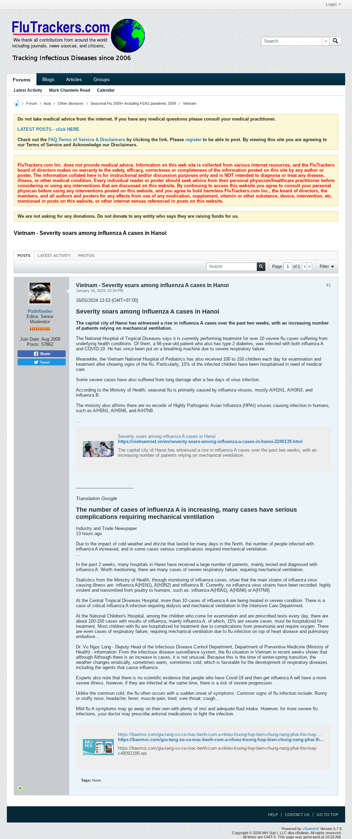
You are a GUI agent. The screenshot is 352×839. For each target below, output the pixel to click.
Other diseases (71, 103)
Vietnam (189, 103)
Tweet (44, 362)
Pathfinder (40, 311)
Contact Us (297, 815)
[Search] (335, 41)
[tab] (24, 255)
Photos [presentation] (86, 255)
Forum (31, 103)
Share (44, 354)
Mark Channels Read (69, 90)
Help (273, 815)
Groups (102, 79)
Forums (22, 79)
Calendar (106, 90)
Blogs (48, 79)
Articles (74, 79)
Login (331, 4)
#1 (328, 285)
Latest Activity (28, 90)
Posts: (33, 344)
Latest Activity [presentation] (54, 255)
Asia (47, 103)
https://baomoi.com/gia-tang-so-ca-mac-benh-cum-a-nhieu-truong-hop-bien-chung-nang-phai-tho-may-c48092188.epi (232, 734)
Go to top (327, 815)
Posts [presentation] (24, 255)
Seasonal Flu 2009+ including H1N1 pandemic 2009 (133, 103)
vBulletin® (310, 829)
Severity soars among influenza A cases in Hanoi (167, 436)
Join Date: (30, 339)
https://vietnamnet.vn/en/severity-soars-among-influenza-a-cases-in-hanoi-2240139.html (210, 441)
